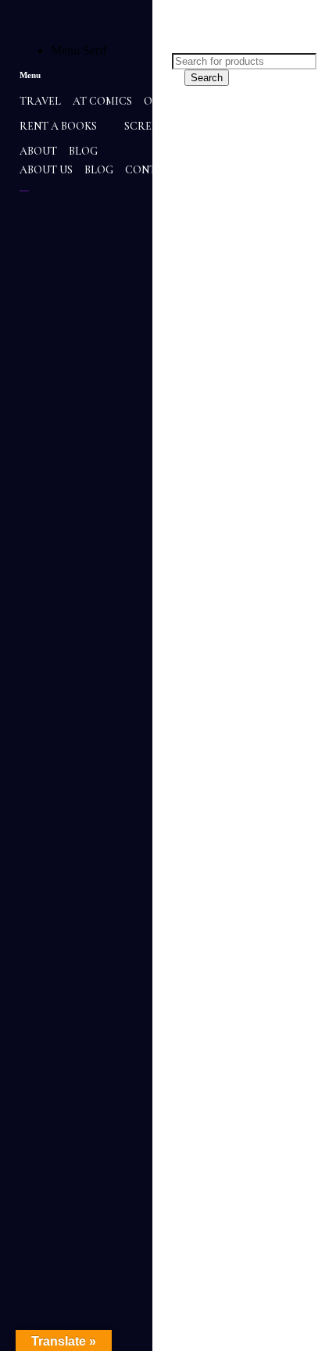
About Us (46, 169)
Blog (98, 169)
